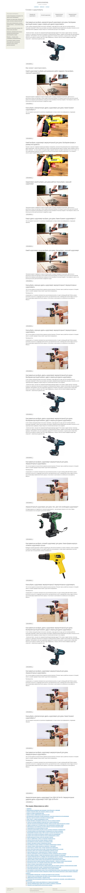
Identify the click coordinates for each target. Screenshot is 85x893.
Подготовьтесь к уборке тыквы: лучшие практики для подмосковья (42, 847)
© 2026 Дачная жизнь (10, 888)
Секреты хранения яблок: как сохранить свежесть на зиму (40, 811)
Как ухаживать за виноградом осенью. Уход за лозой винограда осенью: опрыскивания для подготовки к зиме (52, 870)
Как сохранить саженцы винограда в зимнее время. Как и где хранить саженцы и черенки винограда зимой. (52, 865)
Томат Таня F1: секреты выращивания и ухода (37, 819)
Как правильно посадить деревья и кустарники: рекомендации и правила (44, 844)
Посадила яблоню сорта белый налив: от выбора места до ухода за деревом (45, 831)
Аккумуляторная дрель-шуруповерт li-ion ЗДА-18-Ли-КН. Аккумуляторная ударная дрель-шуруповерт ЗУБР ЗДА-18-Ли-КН (50, 798)
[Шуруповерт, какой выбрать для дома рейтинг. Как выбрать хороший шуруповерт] (52, 195)
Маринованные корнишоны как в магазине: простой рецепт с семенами (43, 810)
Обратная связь (55, 888)
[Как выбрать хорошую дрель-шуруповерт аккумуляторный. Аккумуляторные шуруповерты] (52, 312)
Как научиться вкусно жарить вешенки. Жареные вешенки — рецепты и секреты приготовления (49, 861)
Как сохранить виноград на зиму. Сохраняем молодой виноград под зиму (44, 867)
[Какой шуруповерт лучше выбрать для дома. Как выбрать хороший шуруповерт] (52, 262)
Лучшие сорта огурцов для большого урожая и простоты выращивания (43, 834)
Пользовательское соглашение (38, 888)
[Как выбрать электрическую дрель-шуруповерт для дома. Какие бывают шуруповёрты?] (52, 126)
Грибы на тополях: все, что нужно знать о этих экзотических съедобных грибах (45, 825)
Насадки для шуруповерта (32, 15)
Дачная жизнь (42, 2)
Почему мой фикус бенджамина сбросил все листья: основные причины (43, 820)
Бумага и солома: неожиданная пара (35, 813)
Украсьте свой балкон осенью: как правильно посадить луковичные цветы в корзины (46, 853)
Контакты (31, 888)
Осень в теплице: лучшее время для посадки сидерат (39, 864)
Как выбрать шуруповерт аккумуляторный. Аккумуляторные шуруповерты (50, 585)
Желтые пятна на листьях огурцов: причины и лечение (40, 840)
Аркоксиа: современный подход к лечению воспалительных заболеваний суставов (14, 33)
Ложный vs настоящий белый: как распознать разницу (39, 885)
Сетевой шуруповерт (45, 15)
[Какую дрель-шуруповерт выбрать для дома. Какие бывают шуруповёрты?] (52, 234)
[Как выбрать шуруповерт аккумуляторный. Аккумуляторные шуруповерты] (52, 610)
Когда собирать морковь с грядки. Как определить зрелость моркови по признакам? (46, 855)
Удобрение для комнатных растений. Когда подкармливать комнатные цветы (45, 858)
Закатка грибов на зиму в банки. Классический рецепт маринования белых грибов (46, 859)
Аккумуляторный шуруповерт (72, 15)
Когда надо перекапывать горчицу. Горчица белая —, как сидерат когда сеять (15, 25)
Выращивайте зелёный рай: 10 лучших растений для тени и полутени (43, 874)
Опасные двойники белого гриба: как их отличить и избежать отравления (44, 883)
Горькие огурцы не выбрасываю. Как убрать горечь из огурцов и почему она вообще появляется (49, 876)
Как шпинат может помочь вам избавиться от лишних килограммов (42, 882)
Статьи (47, 6)
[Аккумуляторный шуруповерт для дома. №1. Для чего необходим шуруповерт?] (52, 525)
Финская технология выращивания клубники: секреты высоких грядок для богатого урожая (48, 823)
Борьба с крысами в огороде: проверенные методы (39, 843)
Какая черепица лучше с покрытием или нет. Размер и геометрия (42, 852)
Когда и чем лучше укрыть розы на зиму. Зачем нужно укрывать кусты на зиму (45, 849)
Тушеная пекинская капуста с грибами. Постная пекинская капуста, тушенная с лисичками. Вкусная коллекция (53, 856)
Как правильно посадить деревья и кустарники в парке (40, 841)
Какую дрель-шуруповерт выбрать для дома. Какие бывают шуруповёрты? (51, 218)
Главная (36, 6)
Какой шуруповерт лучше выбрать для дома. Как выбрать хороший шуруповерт (52, 250)
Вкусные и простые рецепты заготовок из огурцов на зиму (40, 817)
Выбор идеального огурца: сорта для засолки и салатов (40, 837)
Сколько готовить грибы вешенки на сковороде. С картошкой (41, 846)
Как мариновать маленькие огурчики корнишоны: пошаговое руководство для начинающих (48, 816)
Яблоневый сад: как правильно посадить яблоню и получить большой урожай (45, 826)
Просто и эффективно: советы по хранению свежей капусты (41, 838)
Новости (42, 6)
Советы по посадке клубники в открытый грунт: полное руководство (43, 822)
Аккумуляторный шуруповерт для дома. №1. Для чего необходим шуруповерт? (52, 507)
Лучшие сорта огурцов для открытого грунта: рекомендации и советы (43, 835)
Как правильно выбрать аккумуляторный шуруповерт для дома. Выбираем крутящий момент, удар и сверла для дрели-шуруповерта (51, 23)
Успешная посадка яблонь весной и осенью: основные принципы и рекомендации (46, 829)
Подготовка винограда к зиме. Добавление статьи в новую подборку (43, 868)
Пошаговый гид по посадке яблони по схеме (37, 828)
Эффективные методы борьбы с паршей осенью (38, 877)
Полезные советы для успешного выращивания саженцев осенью (42, 850)
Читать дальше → (29, 63)
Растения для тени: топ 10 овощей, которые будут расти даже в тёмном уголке (45, 862)
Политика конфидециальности (34, 890)
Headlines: (29, 808)
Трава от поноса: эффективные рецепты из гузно (38, 814)
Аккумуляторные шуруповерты (59, 15)
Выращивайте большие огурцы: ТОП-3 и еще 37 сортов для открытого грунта (45, 832)
